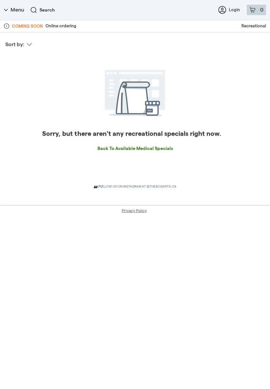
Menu (17, 10)
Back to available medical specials (135, 148)
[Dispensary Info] (6, 26)
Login (234, 9)
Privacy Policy (134, 210)
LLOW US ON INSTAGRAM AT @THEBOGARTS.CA (135, 186)
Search (47, 10)
